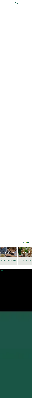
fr (28, 2)
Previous (2, 124)
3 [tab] (26, 242)
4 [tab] (27, 242)
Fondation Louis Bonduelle (16, 2)
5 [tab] (28, 242)
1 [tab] (23, 242)
